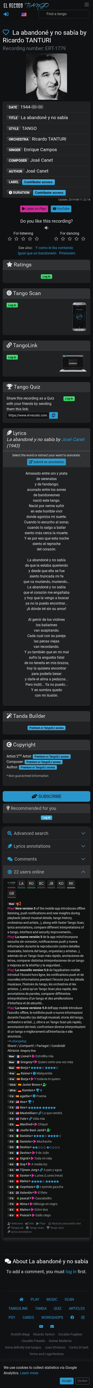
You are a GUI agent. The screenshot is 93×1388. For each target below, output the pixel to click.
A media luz (39, 1164)
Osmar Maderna (60, 1341)
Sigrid (24, 1158)
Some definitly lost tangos (23, 1347)
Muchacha (44, 1141)
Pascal (25, 1215)
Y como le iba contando (54, 248)
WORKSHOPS (52, 1317)
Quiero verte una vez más (55, 1062)
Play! (11, 908)
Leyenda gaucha (51, 1187)
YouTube (62, 208)
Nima (24, 1204)
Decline (82, 1381)
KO (61, 883)
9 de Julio (42, 1153)
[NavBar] (86, 4)
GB (11, 893)
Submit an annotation (48, 462)
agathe (25, 1096)
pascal (24, 1198)
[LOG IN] (6, 14)
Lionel (25, 1056)
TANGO (23, 128)
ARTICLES (77, 1308)
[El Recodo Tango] (21, 1299)
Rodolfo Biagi (20, 1334)
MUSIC (51, 1299)
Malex (24, 1181)
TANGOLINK (18, 1308)
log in (71, 1271)
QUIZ (58, 1308)
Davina (25, 1147)
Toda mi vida (43, 1158)
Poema (41, 1096)
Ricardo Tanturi (44, 1334)
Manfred (26, 1124)
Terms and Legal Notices (46, 1354)
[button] (23, 14)
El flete (42, 1192)
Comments (25, 859)
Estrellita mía (44, 1056)
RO (31, 883)
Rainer (25, 1073)
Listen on (35, 208)
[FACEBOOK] (72, 1317)
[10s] (46, 228)
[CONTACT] (52, 1326)
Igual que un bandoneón (37, 253)
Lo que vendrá (52, 1113)
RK (71, 883)
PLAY (35, 1299)
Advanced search (31, 833)
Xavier (25, 1175)
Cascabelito (43, 1198)
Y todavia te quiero (47, 1079)
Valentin (26, 1192)
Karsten (27, 1090)
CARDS (28, 1317)
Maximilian (28, 1113)
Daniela (26, 1136)
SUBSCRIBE (49, 796)
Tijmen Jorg (28, 1170)
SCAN (69, 1299)
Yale (23, 1118)
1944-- (26, 107)
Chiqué (42, 1124)
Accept (67, 1381)
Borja (24, 1067)
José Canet (31, 160)
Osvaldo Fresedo (33, 1341)
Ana (23, 1102)
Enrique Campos (33, 149)
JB (51, 883)
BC (41, 883)
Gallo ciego (43, 1215)
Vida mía (39, 1118)
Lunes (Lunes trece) (48, 1175)
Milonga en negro (45, 1204)
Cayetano (27, 1187)
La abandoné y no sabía (38, 117)
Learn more (29, 1373)
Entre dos (41, 1209)
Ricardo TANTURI (37, 139)
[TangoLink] (40, 1113)
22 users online (29, 872)
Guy (23, 1164)
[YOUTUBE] (41, 1326)
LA (21, 883)
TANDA (40, 1308)
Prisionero (67, 253)
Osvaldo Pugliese (70, 1334)
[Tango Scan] (35, 1073)
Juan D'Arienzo (55, 1347)
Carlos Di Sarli (78, 1347)
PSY (12, 1317)
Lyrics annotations (32, 846)
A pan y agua (53, 1170)
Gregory (26, 1062)
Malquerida (44, 1073)
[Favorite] (7, 32)
